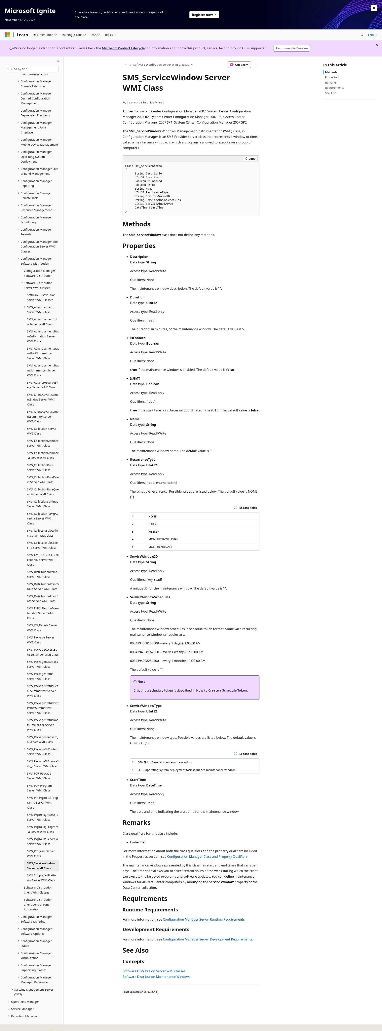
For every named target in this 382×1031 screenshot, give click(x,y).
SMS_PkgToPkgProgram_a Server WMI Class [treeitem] (42, 829)
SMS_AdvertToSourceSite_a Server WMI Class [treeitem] (42, 385)
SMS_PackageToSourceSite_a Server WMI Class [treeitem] (43, 763)
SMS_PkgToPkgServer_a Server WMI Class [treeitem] (42, 841)
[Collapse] (58, 61)
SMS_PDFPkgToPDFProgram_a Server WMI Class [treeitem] (42, 802)
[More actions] (255, 64)
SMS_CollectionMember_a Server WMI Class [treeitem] (42, 455)
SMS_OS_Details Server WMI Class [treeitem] (42, 627)
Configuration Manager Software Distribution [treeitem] (39, 273)
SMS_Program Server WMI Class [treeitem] (41, 853)
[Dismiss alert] (374, 8)
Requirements (334, 88)
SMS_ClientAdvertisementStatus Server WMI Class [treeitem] (42, 399)
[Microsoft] (7, 34)
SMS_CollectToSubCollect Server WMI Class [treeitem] (42, 533)
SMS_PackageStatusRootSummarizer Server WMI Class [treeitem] (42, 725)
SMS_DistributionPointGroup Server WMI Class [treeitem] (43, 586)
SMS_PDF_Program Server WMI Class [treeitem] (39, 788)
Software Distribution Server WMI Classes (161, 64)
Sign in (372, 34)
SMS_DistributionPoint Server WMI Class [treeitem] (42, 574)
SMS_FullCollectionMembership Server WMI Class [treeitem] (43, 613)
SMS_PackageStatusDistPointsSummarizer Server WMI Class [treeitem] (42, 708)
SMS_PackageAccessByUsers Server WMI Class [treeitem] (43, 652)
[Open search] (362, 34)
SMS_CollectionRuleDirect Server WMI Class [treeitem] (43, 479)
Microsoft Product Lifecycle (123, 48)
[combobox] (32, 69)
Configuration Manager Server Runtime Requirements (204, 919)
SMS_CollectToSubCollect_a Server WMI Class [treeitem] (42, 545)
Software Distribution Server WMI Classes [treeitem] (41, 297)
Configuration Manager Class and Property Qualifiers (207, 856)
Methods (331, 72)
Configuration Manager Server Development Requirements (207, 939)
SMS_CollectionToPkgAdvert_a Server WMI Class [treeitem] (42, 518)
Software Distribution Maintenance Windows (156, 976)
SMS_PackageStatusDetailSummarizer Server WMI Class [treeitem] (42, 691)
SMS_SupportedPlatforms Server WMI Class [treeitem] (42, 877)
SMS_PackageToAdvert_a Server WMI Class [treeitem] (42, 739)
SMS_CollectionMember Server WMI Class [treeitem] (42, 443)
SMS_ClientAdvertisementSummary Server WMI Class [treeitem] (42, 416)
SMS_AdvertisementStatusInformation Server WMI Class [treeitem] (43, 336)
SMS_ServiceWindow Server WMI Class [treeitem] (41, 865)
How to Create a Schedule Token (221, 690)
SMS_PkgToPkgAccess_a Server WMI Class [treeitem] (42, 817)
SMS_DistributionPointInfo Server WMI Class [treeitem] (42, 598)
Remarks (331, 82)
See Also (330, 93)
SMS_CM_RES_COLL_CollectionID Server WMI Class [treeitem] (43, 559)
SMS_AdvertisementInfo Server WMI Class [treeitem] (42, 321)
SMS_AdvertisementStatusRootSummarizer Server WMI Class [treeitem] (43, 353)
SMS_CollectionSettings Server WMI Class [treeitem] (42, 504)
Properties (332, 77)
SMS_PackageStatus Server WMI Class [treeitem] (40, 676)
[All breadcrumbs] (126, 64)
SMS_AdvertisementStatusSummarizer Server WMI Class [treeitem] (43, 370)
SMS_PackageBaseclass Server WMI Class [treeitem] (42, 664)
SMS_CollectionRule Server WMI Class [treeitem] (40, 467)
